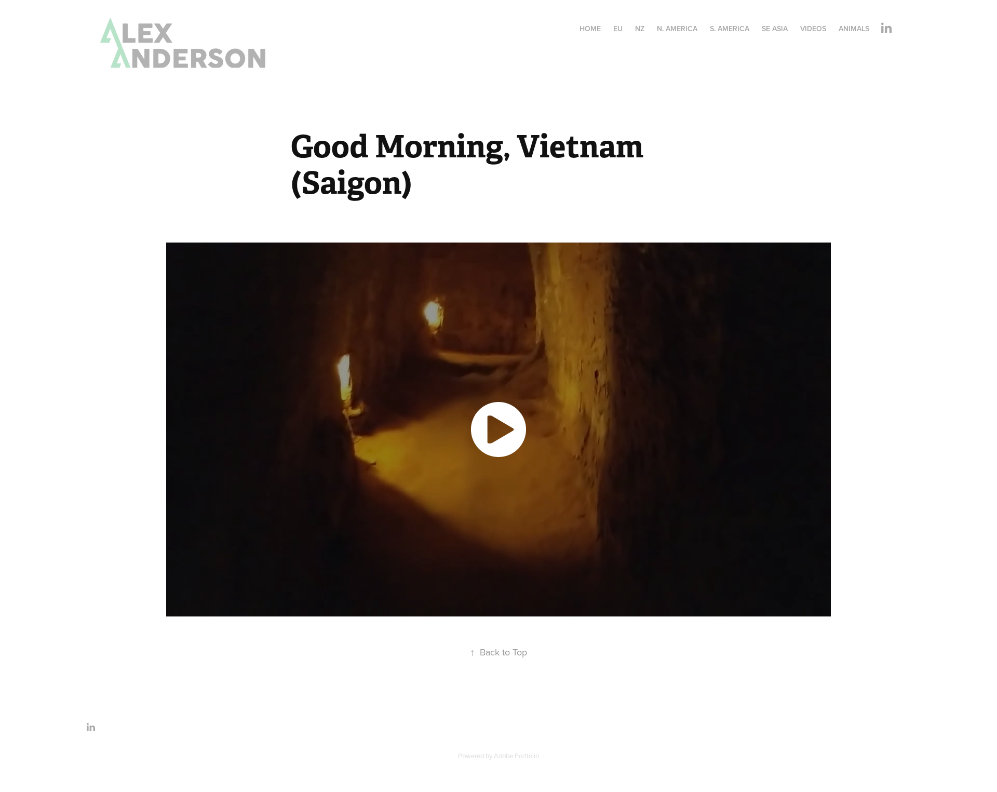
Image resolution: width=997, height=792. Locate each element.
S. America (729, 28)
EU (618, 28)
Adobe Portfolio (516, 755)
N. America (677, 28)
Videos (813, 28)
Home (590, 28)
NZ (639, 28)
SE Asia (775, 28)
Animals (854, 28)
